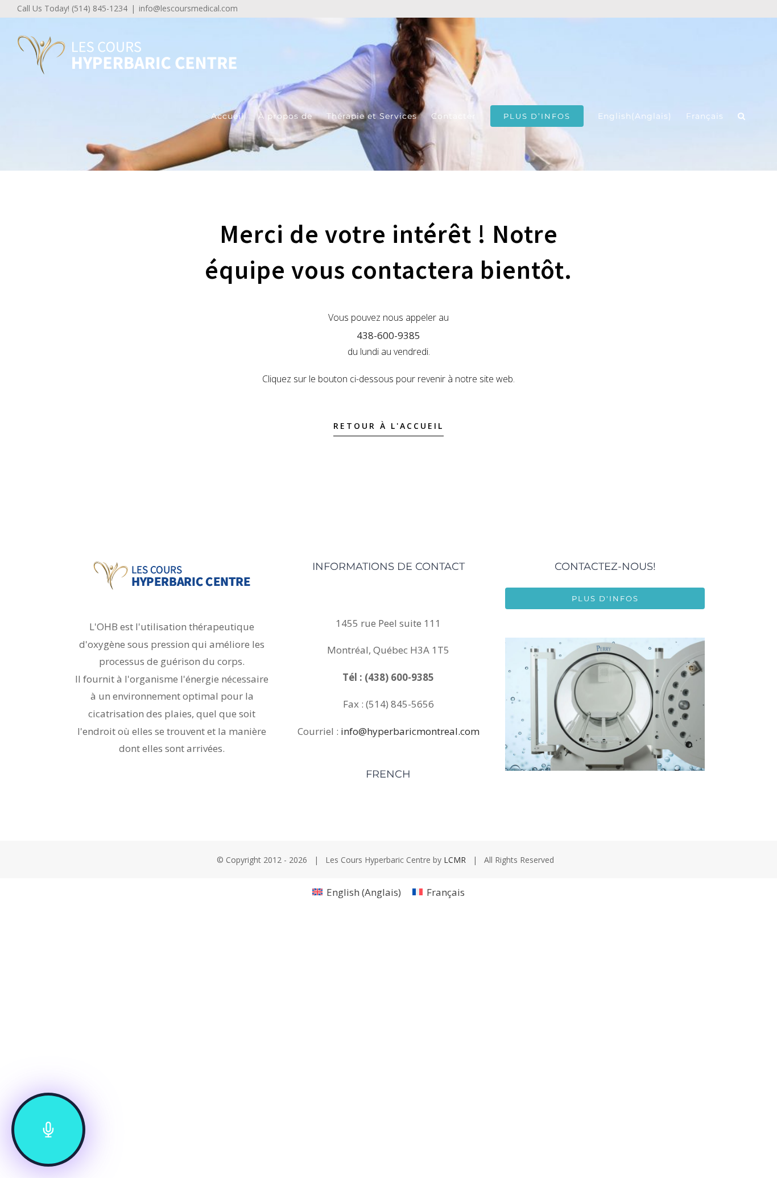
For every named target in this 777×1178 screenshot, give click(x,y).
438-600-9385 (388, 335)
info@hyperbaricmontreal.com (410, 731)
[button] (742, 116)
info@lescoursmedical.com (188, 8)
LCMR (455, 859)
